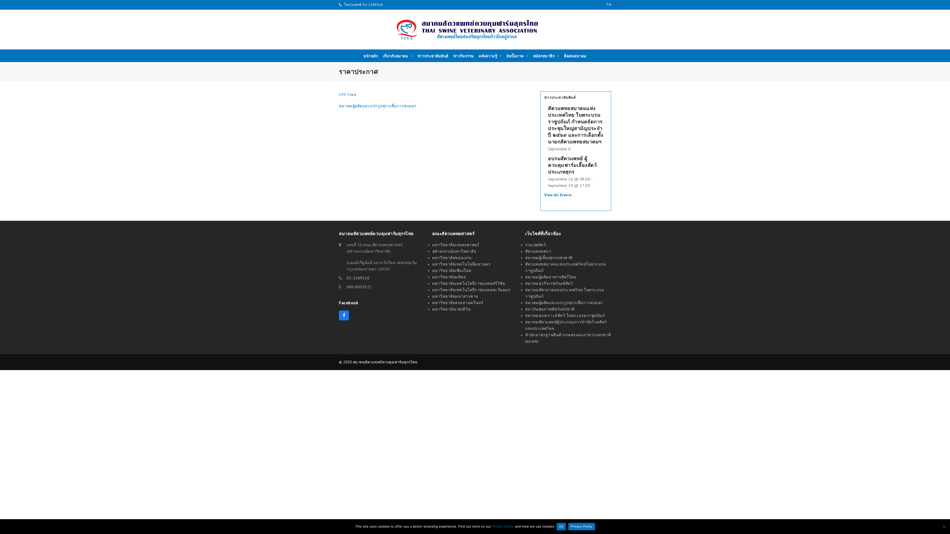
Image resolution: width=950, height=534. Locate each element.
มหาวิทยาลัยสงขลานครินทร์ (458, 302)
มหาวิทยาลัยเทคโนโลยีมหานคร (461, 264)
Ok (561, 526)
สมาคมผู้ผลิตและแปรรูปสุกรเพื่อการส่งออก (378, 105)
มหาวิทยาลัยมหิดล (449, 276)
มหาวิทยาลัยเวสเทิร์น (451, 309)
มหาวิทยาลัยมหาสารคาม (455, 296)
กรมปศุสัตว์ (535, 244)
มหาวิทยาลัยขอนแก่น (452, 257)
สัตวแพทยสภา (538, 251)
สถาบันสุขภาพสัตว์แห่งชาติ (550, 309)
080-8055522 (359, 286)
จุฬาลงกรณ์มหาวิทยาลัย (454, 251)
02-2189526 (358, 277)
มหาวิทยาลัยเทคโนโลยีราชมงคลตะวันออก (471, 289)
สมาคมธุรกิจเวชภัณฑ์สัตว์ (549, 283)
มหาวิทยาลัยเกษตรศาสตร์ (455, 244)
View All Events (558, 195)
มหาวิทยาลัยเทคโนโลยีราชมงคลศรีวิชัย (468, 283)
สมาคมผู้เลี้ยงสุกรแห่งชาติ (548, 257)
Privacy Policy (582, 526)
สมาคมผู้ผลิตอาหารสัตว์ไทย (550, 276)
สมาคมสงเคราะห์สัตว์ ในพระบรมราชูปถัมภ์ (565, 315)
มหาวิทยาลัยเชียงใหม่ (452, 270)
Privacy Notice (503, 526)
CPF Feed (347, 94)
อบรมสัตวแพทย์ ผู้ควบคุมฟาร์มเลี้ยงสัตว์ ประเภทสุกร (572, 165)
